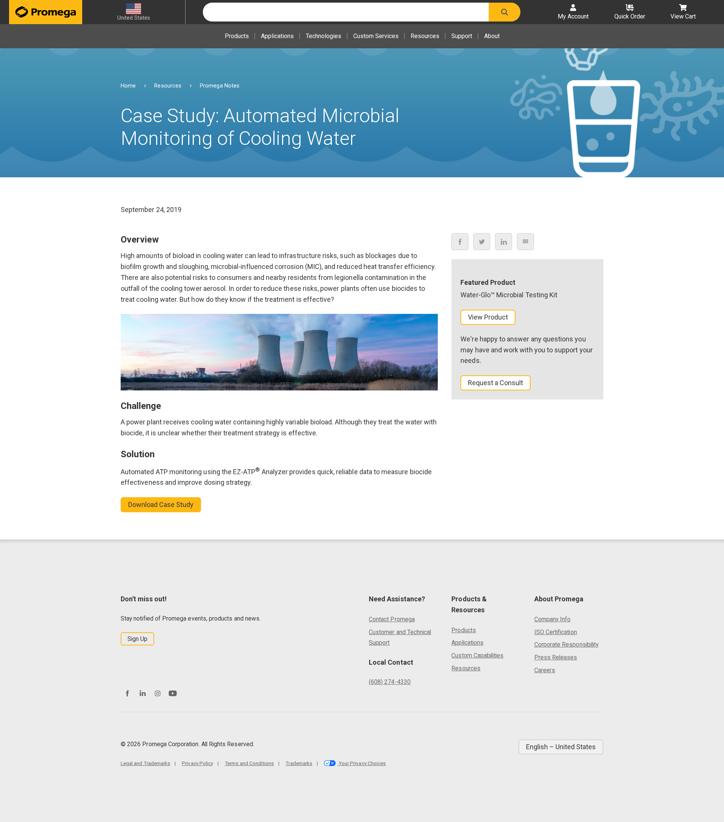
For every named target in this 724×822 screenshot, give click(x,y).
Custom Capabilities (477, 655)
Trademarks (298, 763)
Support (461, 36)
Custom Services (376, 36)
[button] (504, 12)
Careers (544, 670)
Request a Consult (495, 383)
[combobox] (346, 12)
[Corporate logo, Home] (45, 12)
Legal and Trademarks (145, 763)
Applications (277, 36)
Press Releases (555, 657)
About (492, 36)
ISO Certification (555, 632)
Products (237, 36)
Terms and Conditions (249, 763)
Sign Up (137, 638)
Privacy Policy (197, 763)
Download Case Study (160, 505)
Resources (425, 36)
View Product (488, 317)
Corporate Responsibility (566, 644)
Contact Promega (392, 619)
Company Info (552, 619)
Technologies (323, 36)
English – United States (561, 747)
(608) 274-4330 (390, 681)
